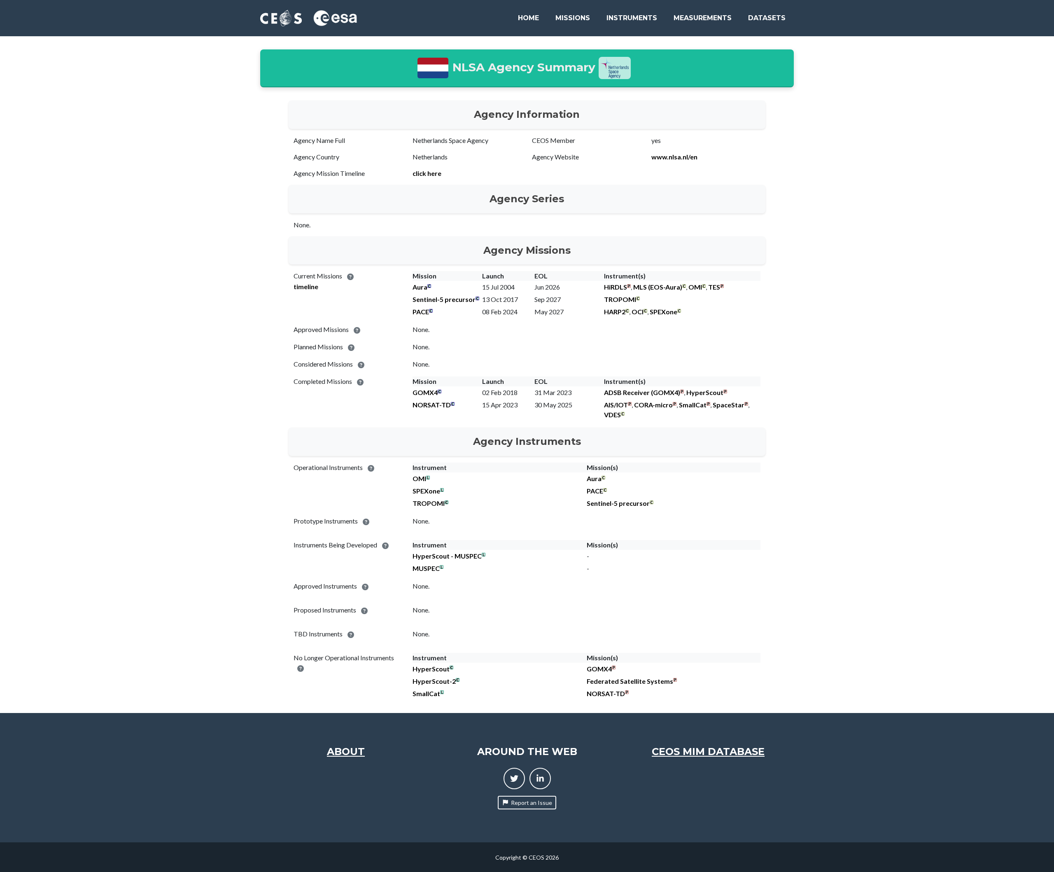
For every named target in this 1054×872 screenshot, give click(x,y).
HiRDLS (615, 287)
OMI (695, 287)
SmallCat (693, 405)
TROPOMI (620, 299)
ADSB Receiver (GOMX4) (642, 392)
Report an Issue (531, 802)
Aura (420, 287)
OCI (638, 312)
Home (528, 18)
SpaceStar (728, 405)
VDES (612, 414)
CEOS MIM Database (708, 751)
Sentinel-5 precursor (444, 299)
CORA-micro (653, 405)
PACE (421, 312)
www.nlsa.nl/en (674, 157)
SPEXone (663, 312)
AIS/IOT (616, 405)
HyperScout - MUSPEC (447, 556)
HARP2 (614, 312)
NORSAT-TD (432, 405)
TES (714, 287)
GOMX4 (425, 392)
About (346, 751)
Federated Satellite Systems (630, 681)
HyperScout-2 (434, 681)
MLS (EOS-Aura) (657, 287)
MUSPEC (426, 568)
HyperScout (704, 392)
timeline (306, 286)
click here (427, 173)
